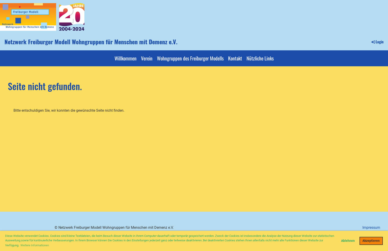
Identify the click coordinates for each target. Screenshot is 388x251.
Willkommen (126, 58)
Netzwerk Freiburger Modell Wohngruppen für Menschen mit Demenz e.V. (90, 42)
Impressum (371, 227)
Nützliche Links (260, 58)
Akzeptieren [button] (371, 241)
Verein (146, 58)
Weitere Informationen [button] (34, 245)
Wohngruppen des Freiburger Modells (190, 58)
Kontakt (235, 58)
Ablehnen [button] (348, 241)
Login (380, 41)
